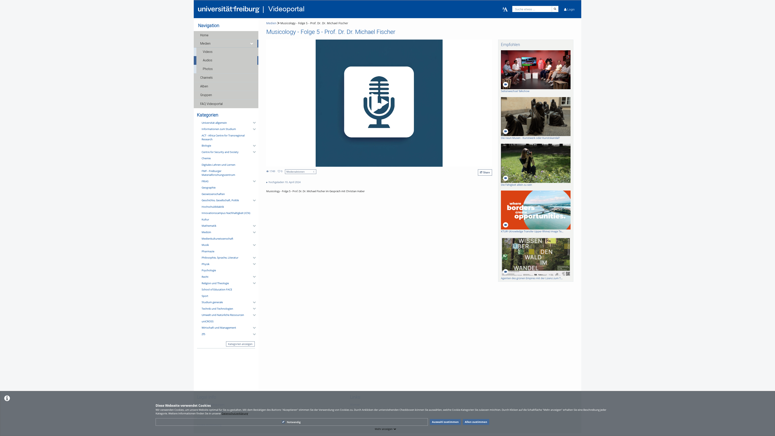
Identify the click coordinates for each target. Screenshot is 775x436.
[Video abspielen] (379, 103)
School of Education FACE (217, 289)
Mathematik (209, 225)
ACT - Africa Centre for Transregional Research (223, 137)
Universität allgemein (214, 123)
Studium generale (212, 302)
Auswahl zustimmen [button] (445, 422)
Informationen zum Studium (219, 129)
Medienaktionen (295, 171)
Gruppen (206, 95)
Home (204, 35)
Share (486, 172)
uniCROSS (208, 321)
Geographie (209, 187)
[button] (226, 35)
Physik (205, 264)
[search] (532, 9)
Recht (205, 277)
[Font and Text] (505, 9)
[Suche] (555, 9)
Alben (204, 86)
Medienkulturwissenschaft (217, 238)
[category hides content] (253, 122)
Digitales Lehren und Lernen (218, 165)
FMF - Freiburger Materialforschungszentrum (218, 173)
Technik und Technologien (217, 308)
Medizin (206, 232)
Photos (208, 69)
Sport (205, 296)
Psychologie (209, 270)
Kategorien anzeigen (240, 344)
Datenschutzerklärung (235, 413)
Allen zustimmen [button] (476, 422)
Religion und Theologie (215, 283)
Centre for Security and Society (220, 152)
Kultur (205, 219)
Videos (208, 52)
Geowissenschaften (213, 194)
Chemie (206, 158)
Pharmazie (208, 251)
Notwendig (294, 422)
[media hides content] (251, 43)
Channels (206, 78)
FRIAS (205, 181)
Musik (205, 245)
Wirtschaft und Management (219, 327)
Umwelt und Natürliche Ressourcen (223, 315)
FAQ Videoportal (211, 104)
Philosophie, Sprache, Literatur (220, 257)
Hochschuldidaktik (213, 207)
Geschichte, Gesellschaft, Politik (220, 200)
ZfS (203, 334)
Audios (207, 60)
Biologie (206, 145)
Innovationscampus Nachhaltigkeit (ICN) (226, 213)
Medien (205, 43)
